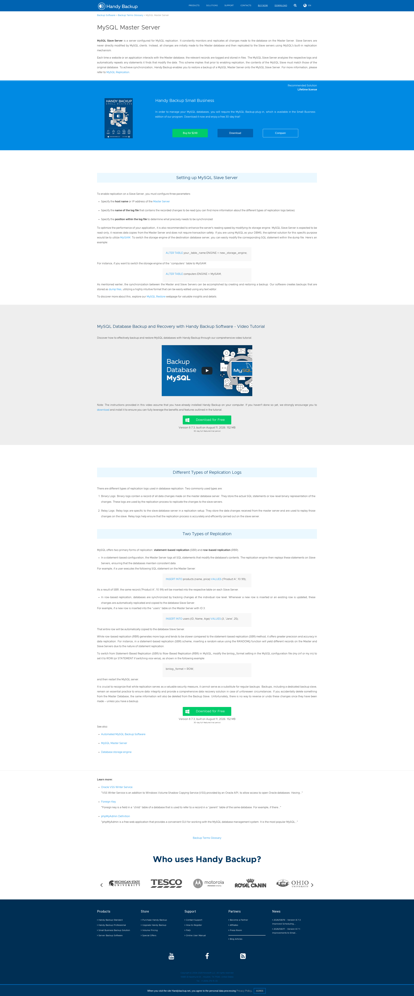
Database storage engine (116, 752)
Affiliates (233, 925)
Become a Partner (238, 920)
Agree (259, 991)
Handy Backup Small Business (184, 101)
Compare (280, 133)
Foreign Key (108, 801)
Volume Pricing (150, 930)
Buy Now (263, 5)
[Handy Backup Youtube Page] (171, 956)
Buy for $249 (190, 133)
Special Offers (149, 936)
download (103, 410)
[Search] (295, 5)
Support (229, 5)
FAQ (188, 930)
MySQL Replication (117, 72)
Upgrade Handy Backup (154, 925)
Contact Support (193, 920)
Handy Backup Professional (112, 925)
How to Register (193, 925)
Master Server (161, 201)
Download (281, 5)
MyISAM (125, 237)
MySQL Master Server (114, 743)
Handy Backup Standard (110, 920)
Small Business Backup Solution (114, 930)
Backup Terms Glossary (207, 838)
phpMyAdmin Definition (115, 816)
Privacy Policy (243, 990)
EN (309, 5)
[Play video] (207, 371)
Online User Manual (195, 936)
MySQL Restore (156, 296)
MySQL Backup (245, 112)
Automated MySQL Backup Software (123, 734)
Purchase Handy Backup (154, 920)
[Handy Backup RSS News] (243, 956)
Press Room (235, 930)
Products (194, 5)
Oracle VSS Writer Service (116, 787)
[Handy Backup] (120, 6)
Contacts (245, 5)
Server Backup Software (110, 936)
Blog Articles (235, 939)
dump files (115, 289)
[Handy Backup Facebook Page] (207, 956)
